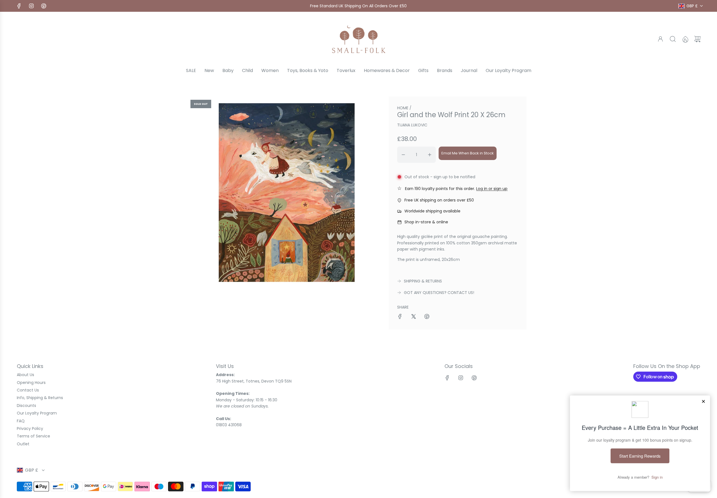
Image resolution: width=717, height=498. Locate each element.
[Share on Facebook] (400, 317)
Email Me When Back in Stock (467, 153)
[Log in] (660, 39)
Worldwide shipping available (432, 211)
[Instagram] (31, 6)
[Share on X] (413, 317)
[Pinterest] (44, 6)
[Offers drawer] (685, 39)
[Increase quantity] (429, 155)
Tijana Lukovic (412, 125)
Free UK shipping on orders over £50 (439, 200)
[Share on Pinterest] (427, 317)
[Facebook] (19, 6)
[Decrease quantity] (403, 155)
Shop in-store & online (426, 222)
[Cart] (697, 39)
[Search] (673, 39)
